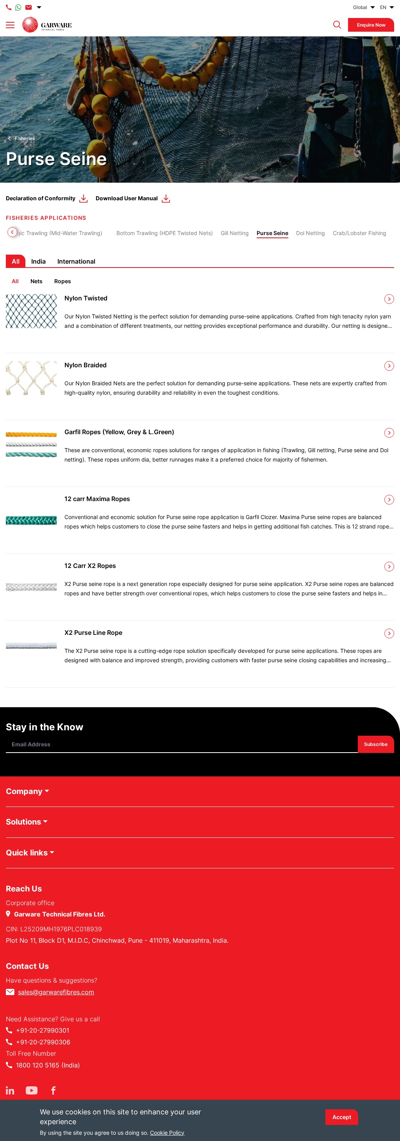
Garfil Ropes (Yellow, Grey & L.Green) (119, 432)
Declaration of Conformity (40, 198)
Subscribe (376, 744)
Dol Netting (310, 233)
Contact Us (27, 966)
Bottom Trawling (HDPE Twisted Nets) (164, 233)
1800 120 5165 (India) (48, 1065)
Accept (341, 1117)
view (389, 299)
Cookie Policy (167, 1132)
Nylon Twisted (85, 298)
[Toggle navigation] (10, 25)
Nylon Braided (85, 365)
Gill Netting (235, 233)
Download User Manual (127, 198)
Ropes (62, 281)
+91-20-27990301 (42, 1030)
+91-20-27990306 (43, 1042)
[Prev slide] (12, 232)
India (38, 261)
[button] (335, 25)
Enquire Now (371, 25)
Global (360, 7)
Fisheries (25, 138)
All (15, 281)
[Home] (46, 24)
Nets (36, 281)
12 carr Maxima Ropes (97, 499)
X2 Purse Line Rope (93, 632)
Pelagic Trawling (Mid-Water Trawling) (54, 233)
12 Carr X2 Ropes (90, 566)
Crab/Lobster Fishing (359, 233)
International (76, 261)
